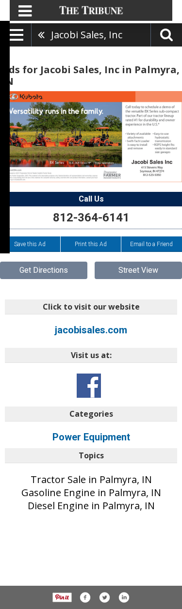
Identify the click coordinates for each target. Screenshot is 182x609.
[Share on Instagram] (123, 597)
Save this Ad (30, 244)
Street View (138, 270)
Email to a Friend (151, 244)
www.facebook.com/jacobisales (89, 386)
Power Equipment (91, 437)
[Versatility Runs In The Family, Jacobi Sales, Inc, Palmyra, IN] (91, 136)
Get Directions (43, 270)
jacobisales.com (91, 330)
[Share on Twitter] (104, 597)
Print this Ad (91, 244)
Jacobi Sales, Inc (86, 34)
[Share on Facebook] (85, 597)
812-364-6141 (91, 217)
